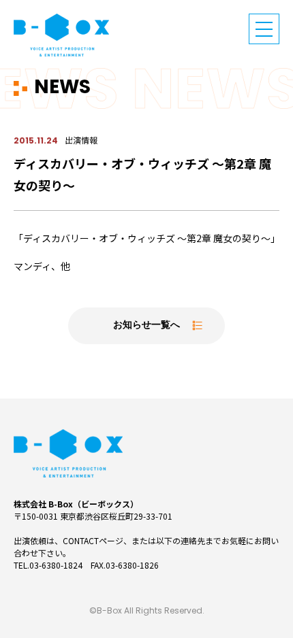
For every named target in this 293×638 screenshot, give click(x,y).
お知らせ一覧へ (146, 325)
